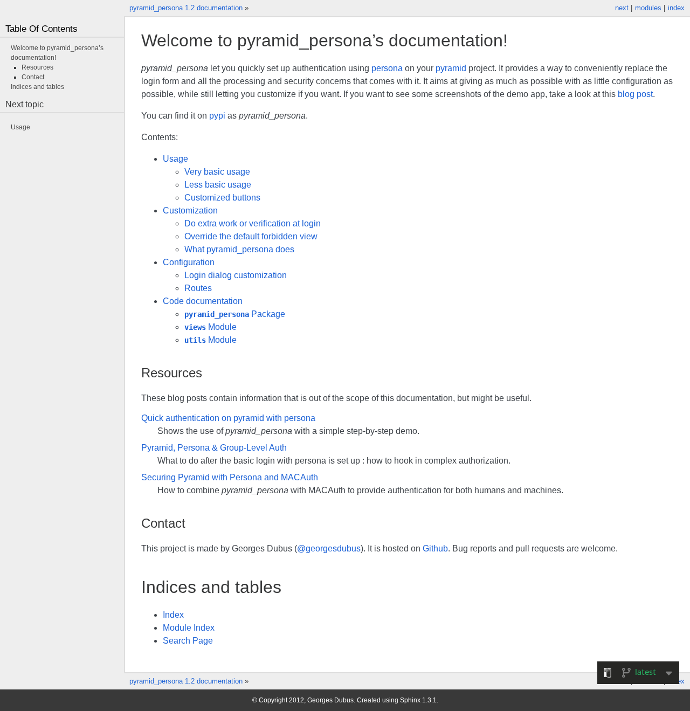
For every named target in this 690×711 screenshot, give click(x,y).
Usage (175, 158)
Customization (190, 210)
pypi (217, 115)
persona (387, 68)
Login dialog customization (235, 275)
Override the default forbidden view (251, 236)
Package (234, 314)
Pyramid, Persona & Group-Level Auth (214, 447)
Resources (37, 67)
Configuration (189, 262)
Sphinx (410, 700)
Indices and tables (37, 87)
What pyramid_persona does (239, 249)
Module (210, 327)
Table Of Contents (41, 29)
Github (435, 548)
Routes (198, 288)
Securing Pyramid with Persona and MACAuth (229, 477)
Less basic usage (217, 184)
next (622, 8)
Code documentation (203, 301)
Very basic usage (217, 171)
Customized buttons (222, 197)
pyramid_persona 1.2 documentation (186, 8)
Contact (33, 77)
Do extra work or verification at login (252, 223)
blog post (635, 94)
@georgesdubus (329, 548)
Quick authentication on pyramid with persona (228, 418)
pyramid (451, 68)
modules (648, 8)
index (676, 8)
